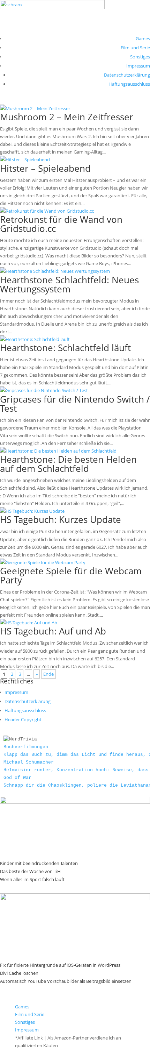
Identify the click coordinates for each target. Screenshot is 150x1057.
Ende (48, 674)
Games (143, 38)
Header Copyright (23, 719)
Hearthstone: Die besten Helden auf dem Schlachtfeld (68, 464)
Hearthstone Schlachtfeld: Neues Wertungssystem (69, 284)
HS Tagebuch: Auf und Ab (53, 631)
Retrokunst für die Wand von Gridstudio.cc (61, 224)
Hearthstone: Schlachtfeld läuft (65, 347)
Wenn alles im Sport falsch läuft (32, 879)
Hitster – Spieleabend (45, 168)
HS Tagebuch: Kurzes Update (60, 519)
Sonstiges (140, 57)
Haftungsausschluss (129, 84)
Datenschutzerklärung (127, 75)
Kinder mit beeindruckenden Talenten (39, 863)
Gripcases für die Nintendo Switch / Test (75, 403)
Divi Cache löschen (19, 973)
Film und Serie (135, 47)
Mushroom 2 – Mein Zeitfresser (66, 117)
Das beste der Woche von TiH (30, 871)
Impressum (138, 66)
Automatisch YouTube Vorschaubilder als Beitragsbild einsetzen (66, 981)
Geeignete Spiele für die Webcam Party (71, 575)
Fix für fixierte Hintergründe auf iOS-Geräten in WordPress (60, 965)
